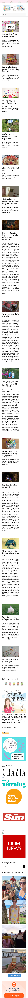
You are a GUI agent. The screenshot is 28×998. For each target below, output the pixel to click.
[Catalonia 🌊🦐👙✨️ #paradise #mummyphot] (14, 888)
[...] (13, 46)
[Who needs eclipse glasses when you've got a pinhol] (14, 936)
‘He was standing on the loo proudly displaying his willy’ (10, 553)
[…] (6, 293)
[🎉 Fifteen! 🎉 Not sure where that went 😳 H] (14, 912)
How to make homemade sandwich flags (10, 660)
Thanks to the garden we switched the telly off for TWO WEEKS (10, 384)
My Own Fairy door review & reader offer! (9, 102)
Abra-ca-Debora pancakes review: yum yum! (10, 169)
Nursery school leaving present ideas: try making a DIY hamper (10, 69)
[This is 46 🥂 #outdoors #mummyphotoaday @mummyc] (14, 961)
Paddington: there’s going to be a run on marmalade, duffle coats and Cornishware (10, 236)
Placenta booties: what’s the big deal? (9, 486)
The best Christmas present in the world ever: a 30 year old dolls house (10, 201)
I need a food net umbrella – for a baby (10, 315)
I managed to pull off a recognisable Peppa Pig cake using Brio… (9, 453)
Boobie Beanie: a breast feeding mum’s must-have (10, 618)
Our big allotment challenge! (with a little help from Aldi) (9, 136)
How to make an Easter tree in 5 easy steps (9, 35)
